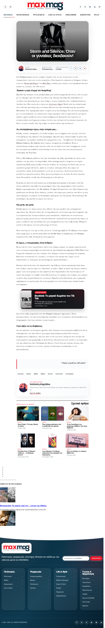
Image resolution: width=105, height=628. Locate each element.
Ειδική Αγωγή (87, 590)
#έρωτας (50, 374)
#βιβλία (36, 374)
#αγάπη (28, 374)
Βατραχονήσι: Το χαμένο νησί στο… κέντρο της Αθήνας (23, 506)
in (80, 68)
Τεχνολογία (86, 582)
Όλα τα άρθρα (35, 393)
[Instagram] (90, 7)
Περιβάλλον (86, 586)
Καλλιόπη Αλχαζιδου (40, 384)
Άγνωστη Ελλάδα (88, 598)
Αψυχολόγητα (61, 596)
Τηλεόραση (34, 584)
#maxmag (20, 374)
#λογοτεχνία (59, 374)
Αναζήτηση (96, 558)
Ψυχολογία (60, 592)
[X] (85, 7)
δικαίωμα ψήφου (56, 104)
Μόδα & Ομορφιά (62, 580)
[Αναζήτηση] (5, 7)
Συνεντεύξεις (8, 588)
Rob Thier (46, 83)
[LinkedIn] (95, 7)
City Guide (86, 602)
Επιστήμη (85, 578)
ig (91, 622)
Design (58, 588)
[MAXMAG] (45, 6)
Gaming (33, 588)
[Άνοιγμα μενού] (11, 7)
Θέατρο (32, 580)
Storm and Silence (31, 83)
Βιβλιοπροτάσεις (56, 46)
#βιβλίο (43, 374)
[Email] (100, 7)
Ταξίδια (84, 594)
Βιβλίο (45, 46)
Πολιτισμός (8, 576)
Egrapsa (85, 605)
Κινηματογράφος (36, 576)
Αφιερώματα (8, 584)
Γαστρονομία (61, 576)
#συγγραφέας (69, 374)
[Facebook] (80, 7)
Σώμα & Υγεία (61, 584)
